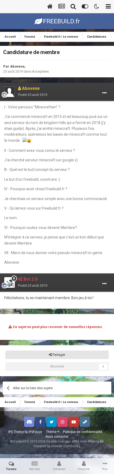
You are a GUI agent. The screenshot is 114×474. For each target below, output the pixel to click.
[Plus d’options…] (104, 93)
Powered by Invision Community (57, 446)
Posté (32, 95)
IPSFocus (35, 432)
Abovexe (17, 66)
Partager (58, 355)
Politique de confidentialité (82, 432)
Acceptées (40, 71)
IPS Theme (16, 432)
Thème (51, 432)
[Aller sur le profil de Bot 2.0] (9, 282)
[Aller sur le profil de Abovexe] (9, 91)
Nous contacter (57, 436)
